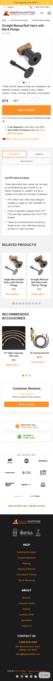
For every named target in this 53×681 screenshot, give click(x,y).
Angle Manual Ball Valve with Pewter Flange (14, 282)
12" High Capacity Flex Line (13, 354)
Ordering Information (26, 552)
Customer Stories (26, 603)
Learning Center (26, 614)
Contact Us (26, 626)
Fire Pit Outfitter (20, 671)
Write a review (27, 404)
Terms (30, 673)
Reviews (27, 609)
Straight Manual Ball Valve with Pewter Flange (39, 282)
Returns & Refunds (26, 569)
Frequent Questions (26, 557)
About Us (26, 597)
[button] (9, 7)
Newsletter (26, 620)
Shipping (26, 563)
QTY (16, 100)
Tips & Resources (26, 580)
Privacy (24, 673)
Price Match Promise (26, 574)
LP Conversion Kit (39, 353)
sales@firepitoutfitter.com (28, 654)
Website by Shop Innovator (37, 671)
